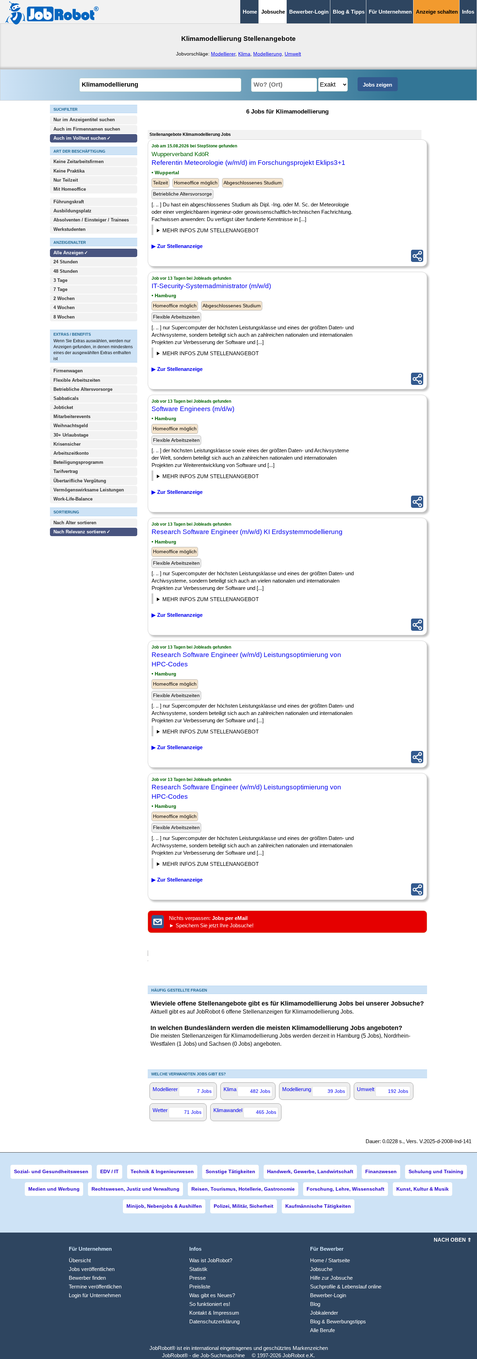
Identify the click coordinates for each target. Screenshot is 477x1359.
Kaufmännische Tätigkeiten (318, 1206)
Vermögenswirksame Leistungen (88, 489)
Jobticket (63, 407)
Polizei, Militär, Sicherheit (243, 1206)
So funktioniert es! (209, 1304)
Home (250, 12)
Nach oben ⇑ (453, 1240)
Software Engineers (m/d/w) (193, 408)
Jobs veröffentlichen (92, 1269)
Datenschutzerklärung (214, 1321)
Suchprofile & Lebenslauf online (345, 1286)
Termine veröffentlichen (95, 1286)
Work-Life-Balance (73, 499)
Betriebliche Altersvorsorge (82, 389)
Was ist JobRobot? (210, 1260)
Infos (468, 12)
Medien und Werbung (54, 1189)
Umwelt (293, 54)
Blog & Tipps (349, 12)
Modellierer (223, 54)
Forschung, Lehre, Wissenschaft (345, 1189)
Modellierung (267, 54)
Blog (315, 1304)
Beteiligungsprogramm (78, 462)
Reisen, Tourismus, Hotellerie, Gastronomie (243, 1189)
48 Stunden (65, 271)
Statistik (198, 1269)
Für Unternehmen (390, 12)
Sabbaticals (66, 398)
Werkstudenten (69, 229)
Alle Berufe (322, 1330)
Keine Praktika (69, 171)
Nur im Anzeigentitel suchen (84, 119)
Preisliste (199, 1286)
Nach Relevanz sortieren (79, 531)
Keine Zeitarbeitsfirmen (78, 161)
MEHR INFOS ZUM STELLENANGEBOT (210, 230)
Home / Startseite (330, 1260)
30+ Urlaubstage (70, 435)
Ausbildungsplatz (72, 210)
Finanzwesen (381, 1171)
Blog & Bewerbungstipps (338, 1321)
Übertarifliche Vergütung (79, 480)
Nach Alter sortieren (74, 522)
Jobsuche (321, 1269)
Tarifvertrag (65, 471)
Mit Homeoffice (69, 189)
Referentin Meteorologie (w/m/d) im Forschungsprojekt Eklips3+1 (248, 162)
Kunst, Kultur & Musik (422, 1189)
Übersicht (80, 1260)
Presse (197, 1278)
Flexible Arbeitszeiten (76, 380)
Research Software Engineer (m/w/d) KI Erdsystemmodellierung (247, 531)
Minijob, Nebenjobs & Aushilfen (164, 1206)
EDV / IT (109, 1171)
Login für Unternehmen (95, 1295)
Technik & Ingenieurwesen (162, 1171)
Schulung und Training (436, 1171)
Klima (244, 54)
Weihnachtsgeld (70, 425)
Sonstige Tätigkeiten (230, 1171)
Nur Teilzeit (65, 180)
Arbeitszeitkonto (71, 453)
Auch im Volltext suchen (79, 138)
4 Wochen (64, 307)
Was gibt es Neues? (212, 1295)
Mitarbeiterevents (71, 416)
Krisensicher (67, 444)
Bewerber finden (87, 1278)
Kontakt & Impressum (214, 1313)
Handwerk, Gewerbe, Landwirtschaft (310, 1171)
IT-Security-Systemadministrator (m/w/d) (211, 286)
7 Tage (60, 289)
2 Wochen (64, 298)
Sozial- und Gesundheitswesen (51, 1171)
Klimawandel (244, 1111)
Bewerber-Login (309, 12)
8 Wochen (64, 317)
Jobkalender (324, 1313)
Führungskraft (68, 201)
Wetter (177, 1111)
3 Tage (60, 280)
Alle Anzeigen (69, 252)
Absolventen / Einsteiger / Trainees (91, 219)
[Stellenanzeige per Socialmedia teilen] (417, 256)
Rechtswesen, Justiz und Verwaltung (135, 1189)
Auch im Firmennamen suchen (86, 129)
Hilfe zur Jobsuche (331, 1278)
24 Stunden (65, 261)
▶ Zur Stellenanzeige (177, 246)
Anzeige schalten (437, 12)
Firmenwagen (68, 370)
